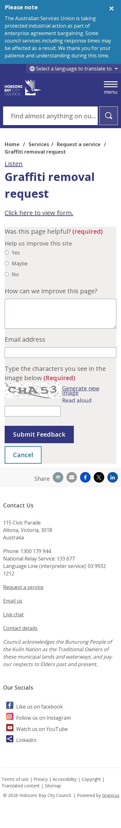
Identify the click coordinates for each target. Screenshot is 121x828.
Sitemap (53, 786)
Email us (12, 600)
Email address (25, 339)
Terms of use (15, 779)
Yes (16, 252)
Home (12, 144)
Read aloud (77, 400)
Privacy (41, 779)
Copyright (91, 779)
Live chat (13, 614)
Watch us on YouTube (42, 729)
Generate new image (80, 390)
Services (39, 144)
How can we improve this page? (51, 291)
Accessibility (65, 779)
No (15, 274)
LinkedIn (26, 740)
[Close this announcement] (113, 7)
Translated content (21, 786)
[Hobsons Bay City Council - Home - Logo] (23, 87)
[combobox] (73, 68)
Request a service (79, 144)
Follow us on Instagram (43, 717)
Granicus (110, 795)
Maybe (20, 263)
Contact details (20, 628)
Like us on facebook (39, 706)
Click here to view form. (39, 213)
